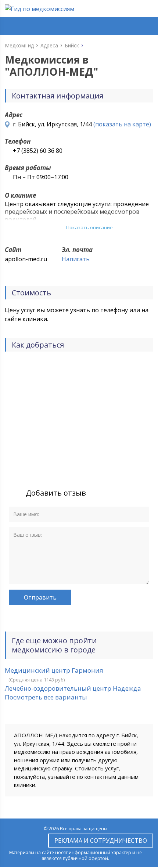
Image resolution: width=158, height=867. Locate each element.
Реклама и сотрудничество (100, 841)
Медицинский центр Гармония (54, 670)
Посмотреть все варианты (46, 697)
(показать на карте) (122, 124)
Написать (76, 259)
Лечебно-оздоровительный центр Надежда (73, 688)
